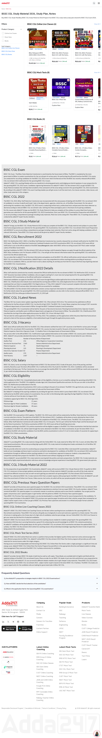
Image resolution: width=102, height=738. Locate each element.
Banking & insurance (66, 607)
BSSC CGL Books (7, 54)
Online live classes (11, 33)
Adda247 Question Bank (91, 607)
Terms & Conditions (48, 708)
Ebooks (84, 621)
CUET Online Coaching (44, 673)
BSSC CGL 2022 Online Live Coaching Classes (26, 510)
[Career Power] (8, 657)
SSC (60, 610)
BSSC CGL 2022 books (89, 560)
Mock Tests (8, 37)
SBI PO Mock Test (66, 662)
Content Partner (42, 628)
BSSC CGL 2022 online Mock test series (23, 537)
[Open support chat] (97, 734)
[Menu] (98, 3)
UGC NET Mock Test (67, 691)
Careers (39, 618)
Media (38, 614)
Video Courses (87, 618)
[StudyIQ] (8, 662)
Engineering (63, 625)
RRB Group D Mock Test (68, 673)
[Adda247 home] (6, 3)
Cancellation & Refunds (32, 708)
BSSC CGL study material (26, 442)
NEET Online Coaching (44, 676)
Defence (62, 621)
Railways (62, 614)
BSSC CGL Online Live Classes (11, 48)
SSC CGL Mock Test (66, 669)
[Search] (94, 3)
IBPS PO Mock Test (66, 683)
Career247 (86, 649)
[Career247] (8, 672)
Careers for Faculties (44, 621)
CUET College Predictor (91, 628)
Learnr (84, 660)
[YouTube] (23, 621)
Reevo (84, 652)
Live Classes (86, 614)
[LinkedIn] (3, 621)
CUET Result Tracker (90, 645)
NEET (61, 632)
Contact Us (40, 610)
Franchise (40, 625)
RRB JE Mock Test (66, 687)
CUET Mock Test (65, 676)
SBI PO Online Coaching (45, 654)
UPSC (61, 628)
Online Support (41, 632)
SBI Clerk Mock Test (66, 651)
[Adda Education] (8, 652)
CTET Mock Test (65, 666)
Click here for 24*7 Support (13, 616)
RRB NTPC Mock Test (67, 658)
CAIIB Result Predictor (90, 636)
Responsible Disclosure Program (12, 708)
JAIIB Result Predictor (90, 632)
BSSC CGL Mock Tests (8, 51)
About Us (39, 607)
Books (7, 41)
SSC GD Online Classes (44, 663)
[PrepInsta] (8, 667)
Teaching (62, 618)
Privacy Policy (61, 708)
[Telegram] (13, 621)
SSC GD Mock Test (66, 655)
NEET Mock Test (65, 680)
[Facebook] (18, 621)
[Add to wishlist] (46, 49)
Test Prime (86, 656)
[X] (8, 621)
